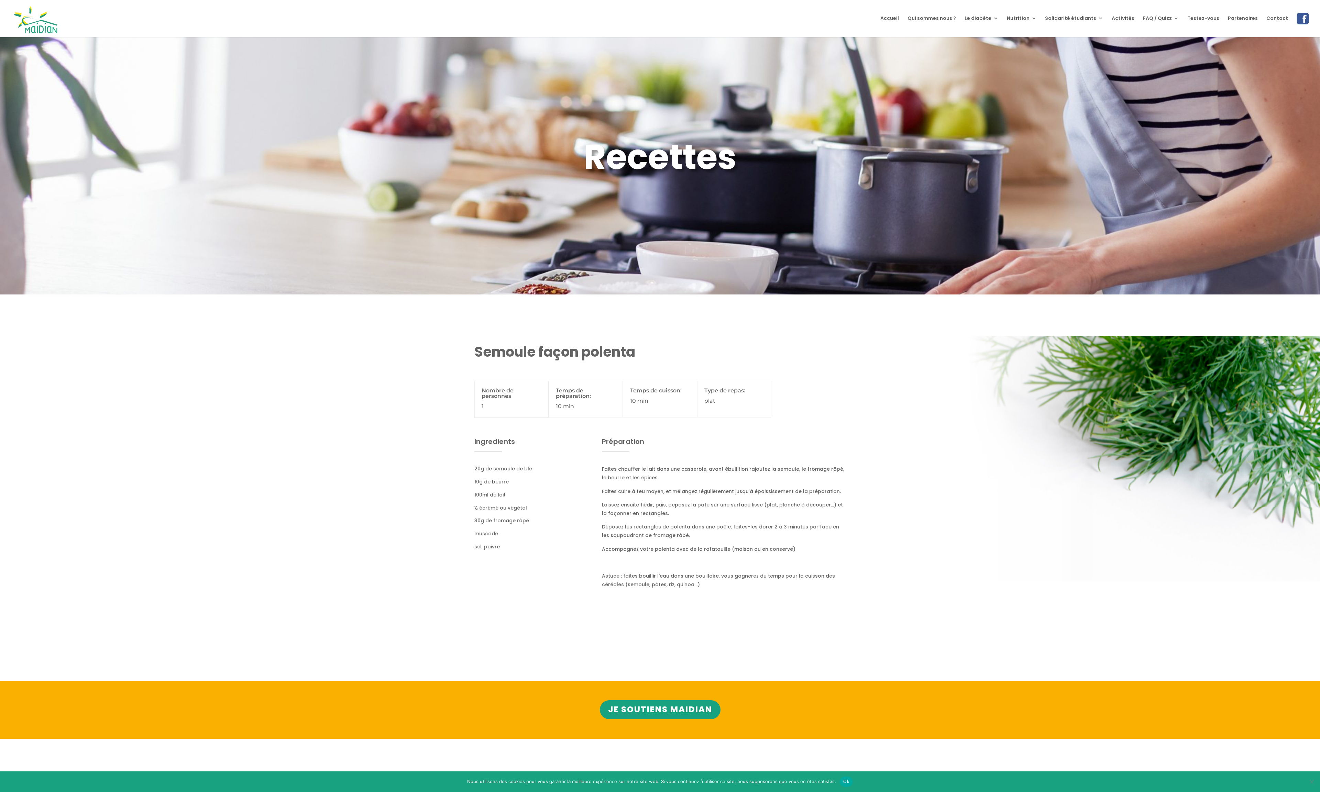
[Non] (1311, 781)
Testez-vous (1203, 19)
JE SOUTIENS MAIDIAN (660, 709)
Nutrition (1018, 19)
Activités (1123, 19)
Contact (1277, 19)
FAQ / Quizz (1157, 19)
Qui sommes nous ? (932, 19)
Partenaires (1243, 19)
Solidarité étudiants (1070, 19)
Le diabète (978, 19)
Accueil (889, 19)
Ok (846, 781)
